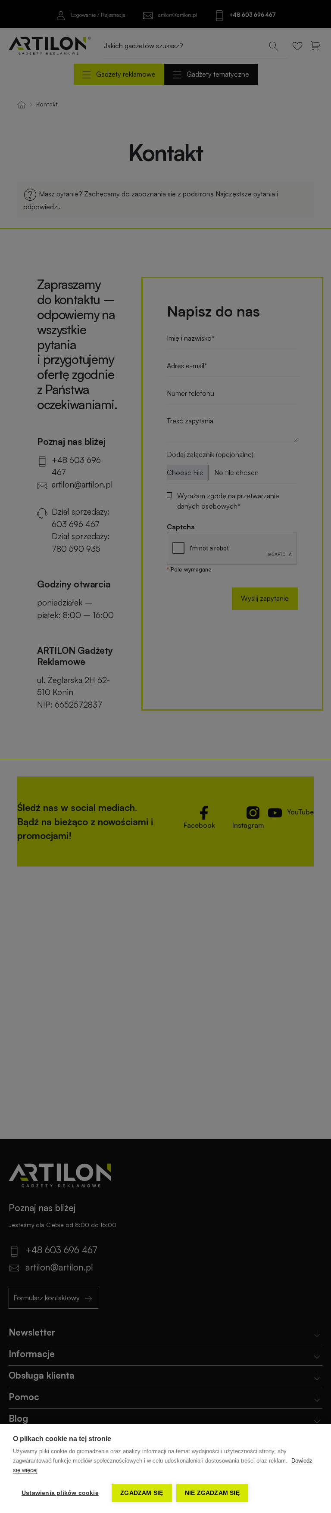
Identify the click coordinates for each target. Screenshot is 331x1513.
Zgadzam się (141, 1493)
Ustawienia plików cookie (60, 1493)
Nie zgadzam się (212, 1493)
